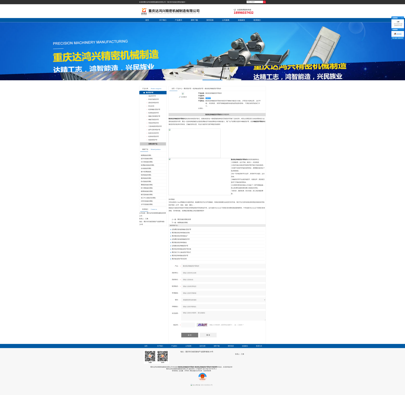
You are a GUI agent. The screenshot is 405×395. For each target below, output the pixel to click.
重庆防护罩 (149, 92)
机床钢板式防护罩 (154, 109)
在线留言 (241, 20)
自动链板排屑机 (146, 168)
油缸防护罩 (152, 96)
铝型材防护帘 (152, 140)
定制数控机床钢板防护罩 (180, 246)
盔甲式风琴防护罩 (154, 130)
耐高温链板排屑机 (147, 194)
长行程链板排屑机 (147, 162)
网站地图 (193, 371)
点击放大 (184, 97)
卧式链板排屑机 (146, 181)
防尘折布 (151, 106)
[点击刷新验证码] (202, 325)
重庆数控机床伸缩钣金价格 (181, 232)
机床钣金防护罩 (153, 113)
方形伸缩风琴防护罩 (155, 126)
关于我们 (162, 20)
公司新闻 (225, 20)
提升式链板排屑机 (147, 158)
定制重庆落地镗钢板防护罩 (181, 239)
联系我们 (257, 20)
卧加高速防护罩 (153, 99)
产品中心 (179, 88)
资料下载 (194, 20)
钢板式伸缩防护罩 (154, 116)
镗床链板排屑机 (146, 175)
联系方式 (259, 346)
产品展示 (178, 20)
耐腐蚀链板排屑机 (147, 191)
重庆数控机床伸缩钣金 (179, 242)
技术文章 (202, 346)
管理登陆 (175, 371)
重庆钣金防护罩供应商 (179, 259)
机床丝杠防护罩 (153, 133)
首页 (147, 20)
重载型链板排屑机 (147, 185)
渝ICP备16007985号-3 (210, 369)
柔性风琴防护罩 (153, 102)
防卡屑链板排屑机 (147, 188)
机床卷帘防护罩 (153, 136)
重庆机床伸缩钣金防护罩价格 (181, 249)
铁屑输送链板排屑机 (147, 165)
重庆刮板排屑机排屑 (184, 219)
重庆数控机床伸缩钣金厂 (180, 236)
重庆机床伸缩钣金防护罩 (180, 255)
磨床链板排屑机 (146, 178)
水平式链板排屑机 (147, 204)
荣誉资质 (210, 20)
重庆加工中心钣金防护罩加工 (181, 252)
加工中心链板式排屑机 (148, 198)
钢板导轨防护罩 (153, 119)
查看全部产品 (152, 144)
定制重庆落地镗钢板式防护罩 (181, 229)
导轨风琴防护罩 (153, 123)
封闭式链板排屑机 (147, 201)
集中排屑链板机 (146, 171)
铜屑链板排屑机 (146, 155)
